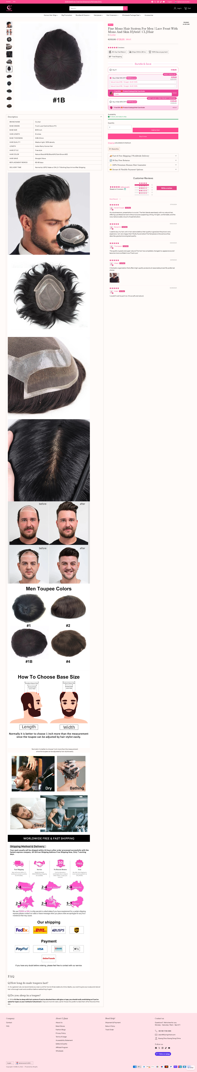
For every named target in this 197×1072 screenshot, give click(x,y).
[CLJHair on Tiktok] (161, 2)
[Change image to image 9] (9, 84)
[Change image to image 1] (9, 25)
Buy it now (143, 136)
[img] (114, 205)
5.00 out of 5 (124, 187)
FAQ (7, 1026)
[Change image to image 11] (9, 99)
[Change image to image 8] (9, 76)
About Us (59, 1022)
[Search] (125, 8)
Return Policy (110, 1026)
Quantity (111, 123)
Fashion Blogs (61, 1030)
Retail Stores (60, 1026)
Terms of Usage (61, 1037)
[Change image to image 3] (9, 39)
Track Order (109, 1030)
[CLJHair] (9, 8)
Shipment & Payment (113, 1022)
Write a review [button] (166, 188)
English (170, 2)
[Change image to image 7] (9, 69)
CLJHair (113, 35)
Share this (115, 149)
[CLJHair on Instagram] (158, 2)
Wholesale (59, 1051)
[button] (113, 48)
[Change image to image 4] (9, 47)
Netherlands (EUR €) (183, 2)
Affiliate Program (62, 1047)
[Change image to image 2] (9, 32)
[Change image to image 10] (9, 91)
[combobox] (143, 82)
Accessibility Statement (64, 1040)
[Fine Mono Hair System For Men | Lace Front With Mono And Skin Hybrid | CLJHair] (59, 66)
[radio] (143, 70)
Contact (9, 1022)
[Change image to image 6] (9, 62)
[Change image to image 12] (9, 106)
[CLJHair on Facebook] (152, 2)
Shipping (111, 143)
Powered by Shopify (31, 1067)
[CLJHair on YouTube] (164, 2)
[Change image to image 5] (9, 54)
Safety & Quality (61, 1044)
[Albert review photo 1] (114, 278)
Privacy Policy (61, 1033)
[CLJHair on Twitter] (155, 2)
